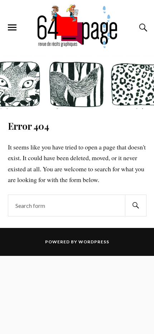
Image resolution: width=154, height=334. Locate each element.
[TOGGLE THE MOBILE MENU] (12, 27)
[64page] (76, 45)
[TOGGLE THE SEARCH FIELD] (142, 27)
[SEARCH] (135, 205)
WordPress (93, 241)
